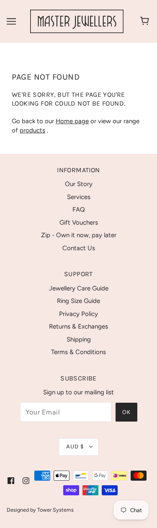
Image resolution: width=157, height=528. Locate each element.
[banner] (77, 21)
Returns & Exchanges (78, 326)
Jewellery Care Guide (78, 288)
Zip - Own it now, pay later (78, 235)
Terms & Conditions (78, 352)
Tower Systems (55, 510)
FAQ (78, 209)
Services (78, 197)
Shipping (79, 339)
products (32, 130)
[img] (10, 480)
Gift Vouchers (78, 222)
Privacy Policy (78, 314)
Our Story (79, 184)
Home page (72, 121)
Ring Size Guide (78, 301)
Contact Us (78, 248)
